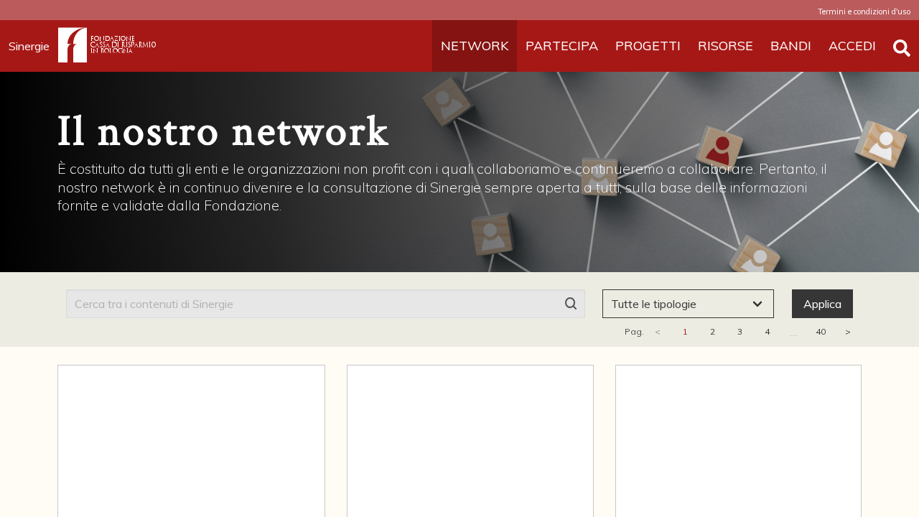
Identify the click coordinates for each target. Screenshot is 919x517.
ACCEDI (852, 45)
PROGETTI (648, 45)
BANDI (790, 45)
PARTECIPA (562, 45)
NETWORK (474, 45)
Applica (822, 304)
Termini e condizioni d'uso (864, 11)
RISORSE (725, 45)
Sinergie (29, 46)
